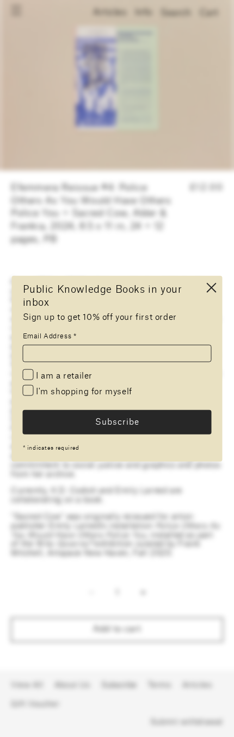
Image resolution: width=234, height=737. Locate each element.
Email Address (50, 336)
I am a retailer (63, 376)
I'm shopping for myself (83, 392)
